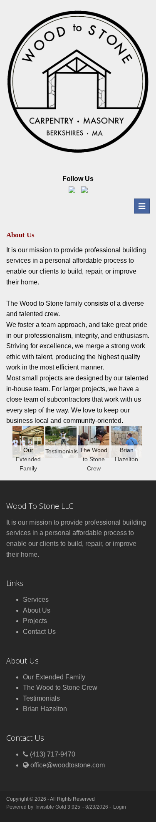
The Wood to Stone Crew (60, 687)
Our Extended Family (54, 677)
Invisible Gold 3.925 (58, 807)
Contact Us (39, 631)
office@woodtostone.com (67, 765)
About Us (36, 610)
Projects (35, 620)
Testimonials (41, 698)
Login (119, 807)
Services (36, 599)
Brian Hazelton (45, 708)
